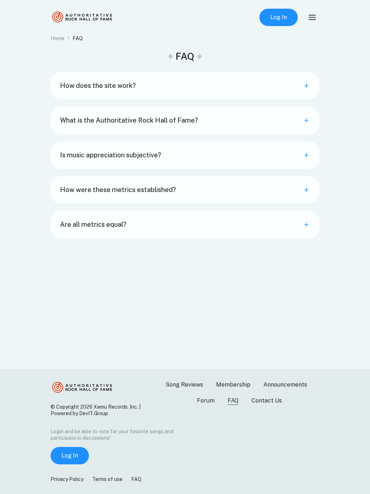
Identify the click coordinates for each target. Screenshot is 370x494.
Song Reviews (184, 384)
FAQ (233, 400)
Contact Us (266, 400)
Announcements (285, 384)
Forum (206, 400)
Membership (233, 384)
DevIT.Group (93, 413)
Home (57, 38)
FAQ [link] (78, 38)
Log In (278, 17)
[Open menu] (312, 17)
